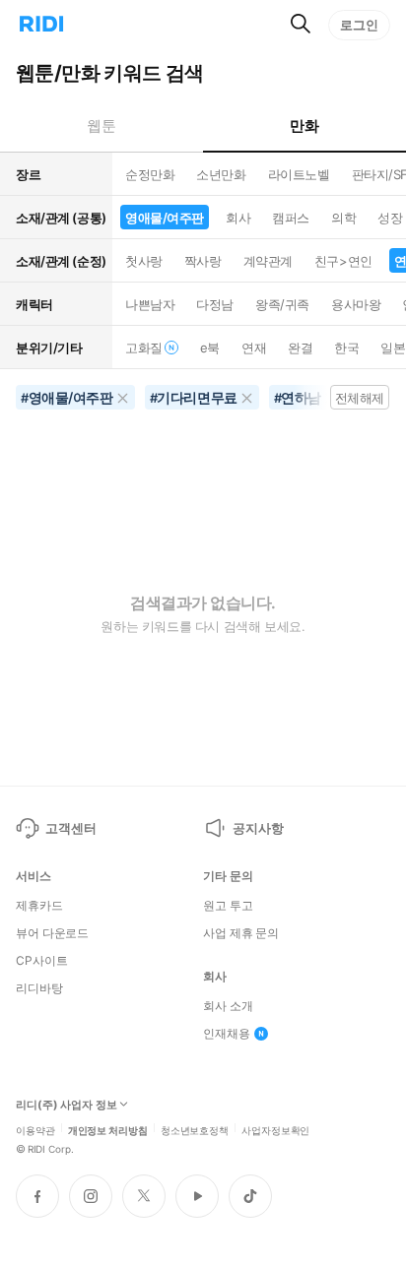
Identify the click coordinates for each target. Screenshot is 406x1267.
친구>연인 (343, 261)
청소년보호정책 (195, 1129)
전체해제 (359, 398)
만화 (304, 125)
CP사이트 (41, 961)
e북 (210, 347)
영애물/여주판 (164, 217)
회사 (238, 217)
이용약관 (35, 1129)
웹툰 (101, 125)
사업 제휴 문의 (241, 933)
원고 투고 (227, 906)
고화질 (144, 347)
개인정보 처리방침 (108, 1129)
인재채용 (226, 1034)
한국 (346, 347)
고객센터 (70, 828)
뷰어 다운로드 (52, 933)
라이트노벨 (299, 174)
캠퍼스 (290, 217)
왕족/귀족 (282, 304)
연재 (253, 347)
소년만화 (220, 174)
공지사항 (258, 828)
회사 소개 (227, 1006)
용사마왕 (355, 304)
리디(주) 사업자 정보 (66, 1105)
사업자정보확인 (275, 1129)
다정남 (215, 304)
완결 (300, 347)
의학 (343, 217)
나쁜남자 (149, 304)
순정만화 (149, 174)
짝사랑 (203, 261)
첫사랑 (144, 261)
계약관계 (268, 261)
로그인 (359, 24)
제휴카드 (39, 906)
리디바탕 (39, 988)
